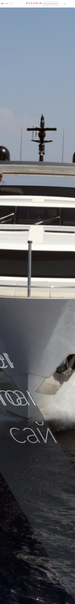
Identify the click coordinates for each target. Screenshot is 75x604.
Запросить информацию (50, 3)
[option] (37, 306)
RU (64, 3)
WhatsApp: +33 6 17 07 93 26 (48, 538)
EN (61, 3)
